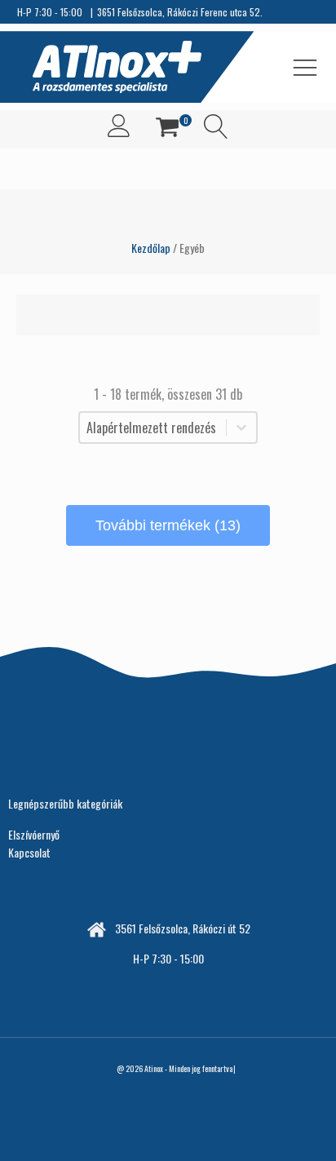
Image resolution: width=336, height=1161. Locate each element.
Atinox (153, 1068)
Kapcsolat (29, 852)
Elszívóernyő (34, 834)
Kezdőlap (150, 247)
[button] (167, 129)
